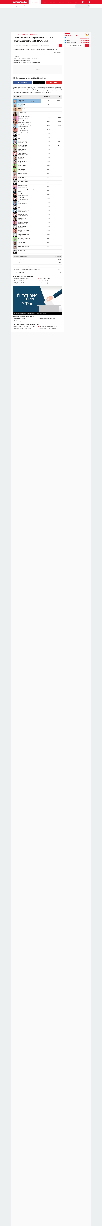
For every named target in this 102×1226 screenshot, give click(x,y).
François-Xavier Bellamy (24, 125)
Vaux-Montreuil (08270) (45, 278)
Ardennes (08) (43, 283)
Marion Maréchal (22, 141)
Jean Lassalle (21, 104)
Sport (44, 2)
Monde (46, 6)
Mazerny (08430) (40, 49)
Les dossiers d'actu (71, 42)
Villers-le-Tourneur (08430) (26, 49)
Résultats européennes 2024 (24, 34)
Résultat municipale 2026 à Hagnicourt (25, 326)
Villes (52, 6)
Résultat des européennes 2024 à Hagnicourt (26, 58)
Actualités (34, 2)
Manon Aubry (21, 121)
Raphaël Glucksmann (24, 116)
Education (39, 6)
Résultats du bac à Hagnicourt (22, 328)
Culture (52, 2)
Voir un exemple (84, 38)
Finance (61, 2)
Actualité (68, 38)
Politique (15, 6)
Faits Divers (30, 6)
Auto (69, 2)
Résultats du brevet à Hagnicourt (48, 326)
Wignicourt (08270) (51, 49)
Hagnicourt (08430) (19, 318)
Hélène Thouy (22, 112)
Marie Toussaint (22, 145)
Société (22, 6)
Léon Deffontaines (23, 230)
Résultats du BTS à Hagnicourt (47, 328)
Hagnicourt (17, 62)
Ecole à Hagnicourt (19, 321)
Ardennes (35, 34)
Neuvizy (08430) (43, 281)
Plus (76, 2)
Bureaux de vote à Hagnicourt (22, 60)
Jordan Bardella (22, 100)
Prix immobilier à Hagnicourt (47, 318)
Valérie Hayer (21, 108)
